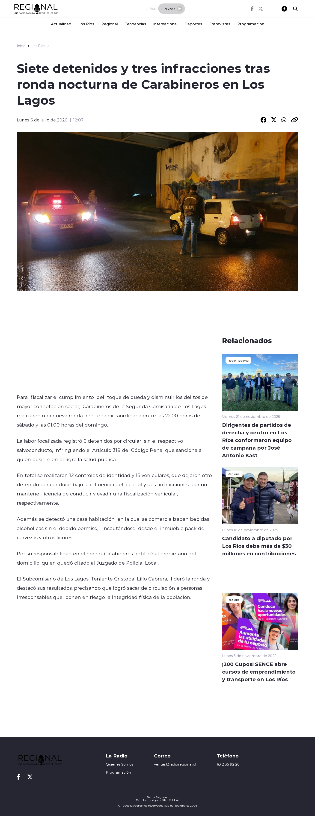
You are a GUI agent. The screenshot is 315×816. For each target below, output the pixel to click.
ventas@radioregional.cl (175, 764)
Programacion (250, 23)
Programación (118, 772)
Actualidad (61, 23)
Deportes (193, 23)
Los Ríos (86, 23)
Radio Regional (238, 360)
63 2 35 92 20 (228, 764)
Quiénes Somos (119, 764)
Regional (109, 23)
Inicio (21, 45)
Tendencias (135, 23)
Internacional (165, 23)
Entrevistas (219, 23)
